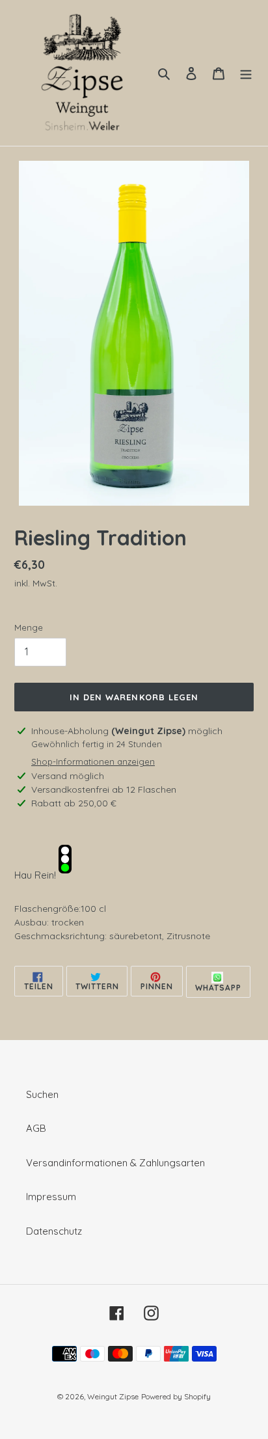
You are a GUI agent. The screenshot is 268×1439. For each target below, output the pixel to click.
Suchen (42, 1094)
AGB (36, 1128)
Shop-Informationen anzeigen (93, 761)
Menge (28, 627)
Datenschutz (54, 1231)
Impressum (51, 1196)
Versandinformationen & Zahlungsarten (115, 1163)
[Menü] (246, 73)
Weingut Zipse (113, 1396)
